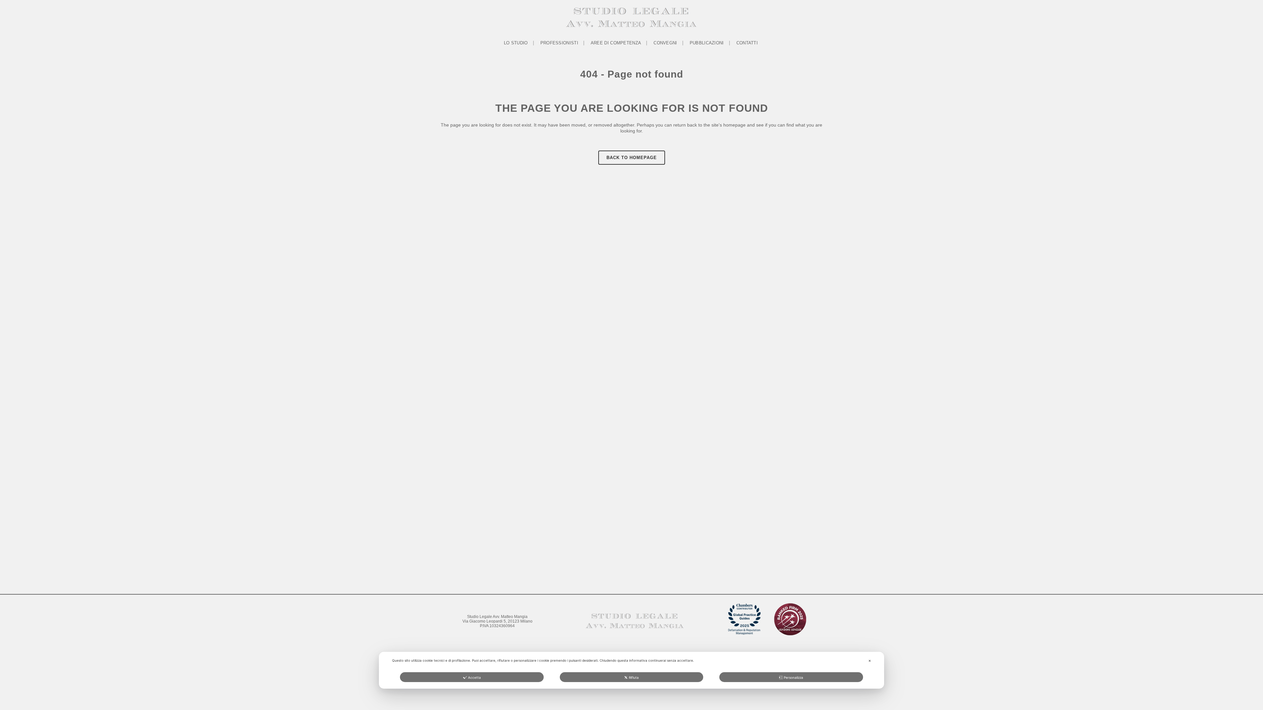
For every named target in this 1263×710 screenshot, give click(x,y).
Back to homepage (632, 157)
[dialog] (631, 670)
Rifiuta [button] (634, 677)
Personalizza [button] (793, 677)
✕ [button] (869, 661)
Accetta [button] (474, 677)
